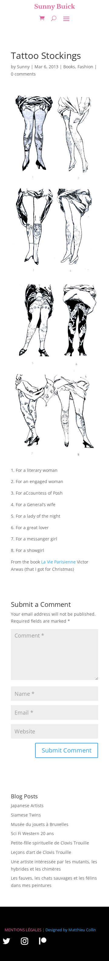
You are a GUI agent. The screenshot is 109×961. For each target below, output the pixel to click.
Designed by (56, 929)
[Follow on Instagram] (24, 941)
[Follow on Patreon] (43, 941)
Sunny (23, 66)
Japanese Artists (27, 805)
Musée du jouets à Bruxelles (39, 824)
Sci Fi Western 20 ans (32, 833)
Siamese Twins (26, 815)
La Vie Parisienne (58, 562)
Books (69, 66)
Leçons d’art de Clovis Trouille (41, 852)
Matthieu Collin (82, 929)
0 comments (23, 74)
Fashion (85, 66)
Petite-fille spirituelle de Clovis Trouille (50, 843)
